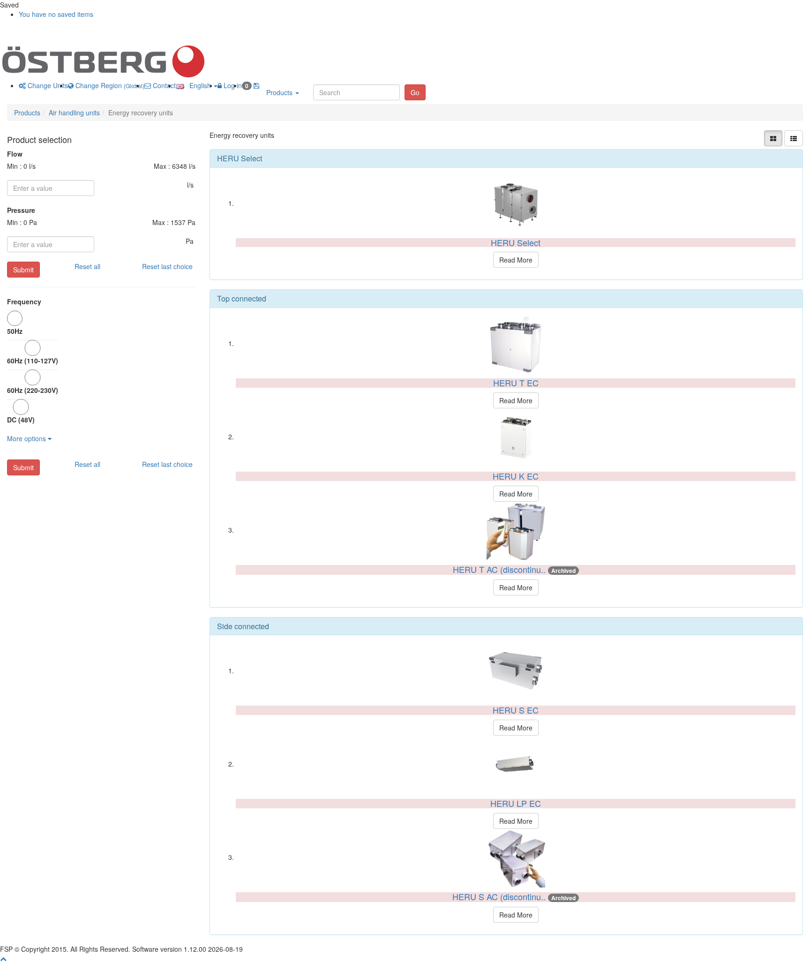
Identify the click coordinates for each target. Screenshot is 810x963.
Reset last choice (167, 266)
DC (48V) (21, 419)
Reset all (87, 266)
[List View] (793, 138)
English (198, 85)
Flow (14, 153)
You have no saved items (56, 14)
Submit (23, 269)
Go (415, 92)
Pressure (21, 210)
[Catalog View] (773, 138)
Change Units (47, 85)
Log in (232, 85)
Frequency (24, 301)
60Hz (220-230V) (32, 390)
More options (27, 438)
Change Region (109, 85)
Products (280, 92)
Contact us (168, 85)
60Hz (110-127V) (32, 360)
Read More (515, 259)
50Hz (14, 331)
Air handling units (74, 112)
